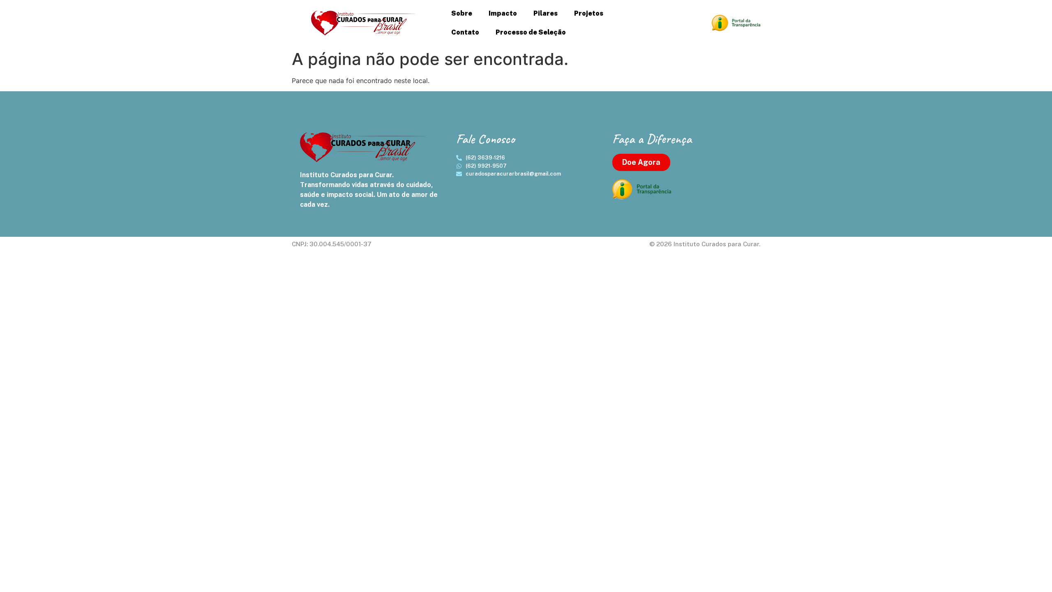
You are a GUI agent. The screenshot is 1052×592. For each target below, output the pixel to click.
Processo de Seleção (531, 32)
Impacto (503, 13)
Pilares (545, 13)
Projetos (588, 13)
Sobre (461, 13)
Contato (465, 32)
